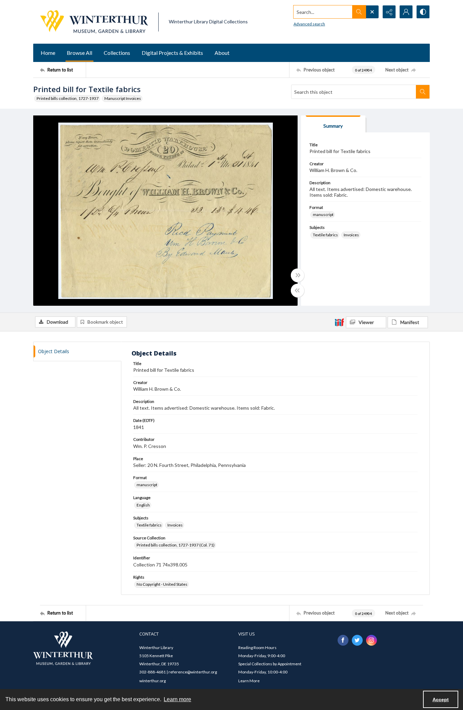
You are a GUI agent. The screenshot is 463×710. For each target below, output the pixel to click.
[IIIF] (339, 322)
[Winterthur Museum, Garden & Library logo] (94, 22)
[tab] (333, 124)
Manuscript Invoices (122, 98)
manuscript (323, 214)
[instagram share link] (371, 640)
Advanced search (309, 23)
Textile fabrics (325, 234)
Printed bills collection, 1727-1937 (68, 98)
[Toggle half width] (297, 290)
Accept (440, 699)
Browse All (79, 52)
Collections (117, 52)
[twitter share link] (357, 640)
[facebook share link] (343, 640)
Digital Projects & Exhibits (172, 52)
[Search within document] (422, 92)
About (222, 52)
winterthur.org (152, 680)
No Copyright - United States (162, 584)
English (143, 505)
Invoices (351, 234)
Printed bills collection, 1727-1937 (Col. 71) (176, 544)
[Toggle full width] (297, 275)
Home (48, 52)
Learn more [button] (177, 699)
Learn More (249, 680)
